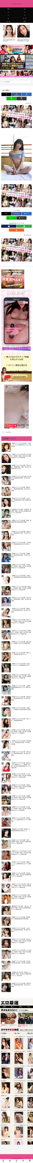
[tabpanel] (9, 33)
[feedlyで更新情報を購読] (24, 226)
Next (32, 33)
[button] (31, 82)
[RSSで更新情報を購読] (16, 230)
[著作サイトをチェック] (8, 226)
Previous (1, 33)
